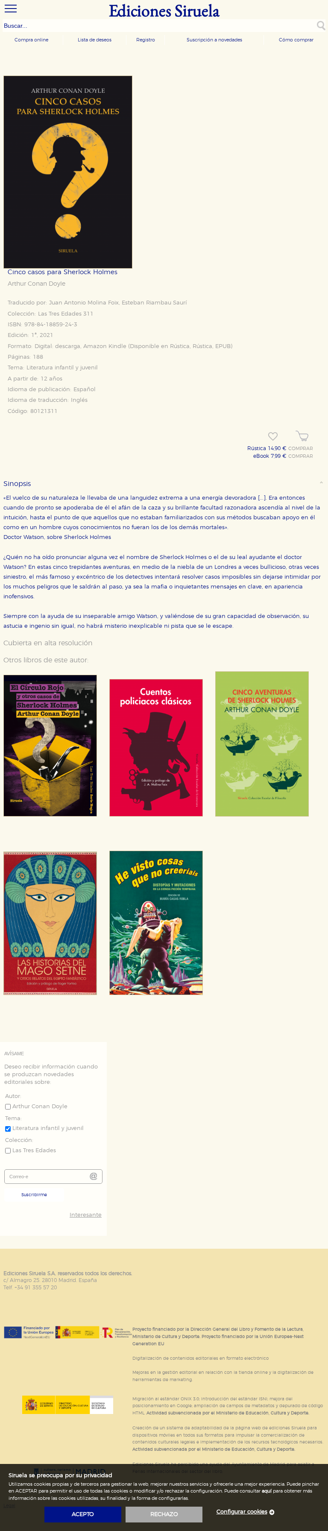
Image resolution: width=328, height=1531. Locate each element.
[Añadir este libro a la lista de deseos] (273, 436)
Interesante (86, 1215)
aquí (267, 1491)
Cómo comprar (296, 40)
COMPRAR (300, 449)
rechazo (164, 1514)
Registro (145, 40)
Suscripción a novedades (214, 40)
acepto (83, 1514)
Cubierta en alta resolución (48, 643)
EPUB (223, 346)
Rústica (180, 346)
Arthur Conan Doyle (36, 284)
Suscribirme (34, 1195)
